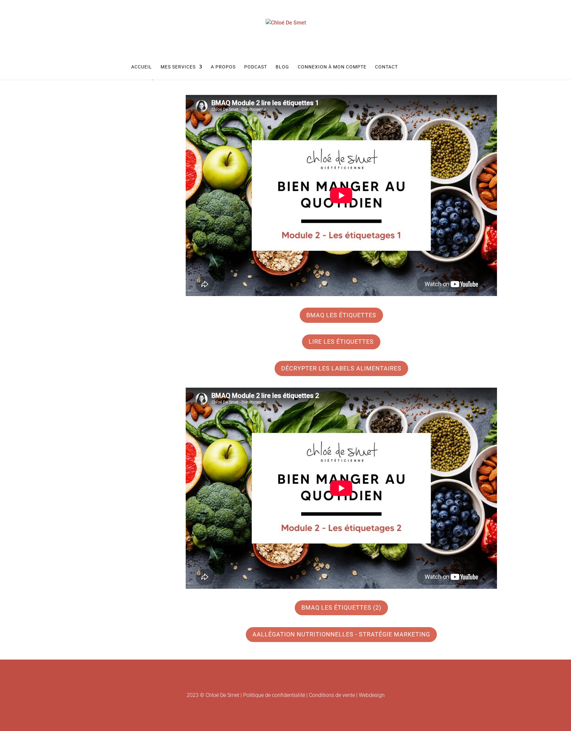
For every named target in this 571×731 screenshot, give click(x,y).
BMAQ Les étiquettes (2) (341, 607)
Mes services (178, 66)
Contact (386, 66)
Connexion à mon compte (332, 66)
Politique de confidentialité (274, 695)
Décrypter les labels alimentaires (341, 368)
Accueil (141, 66)
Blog (282, 66)
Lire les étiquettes (341, 341)
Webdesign (372, 695)
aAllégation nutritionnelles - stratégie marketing (341, 634)
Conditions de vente (332, 695)
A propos (223, 66)
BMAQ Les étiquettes (341, 315)
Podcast (255, 66)
